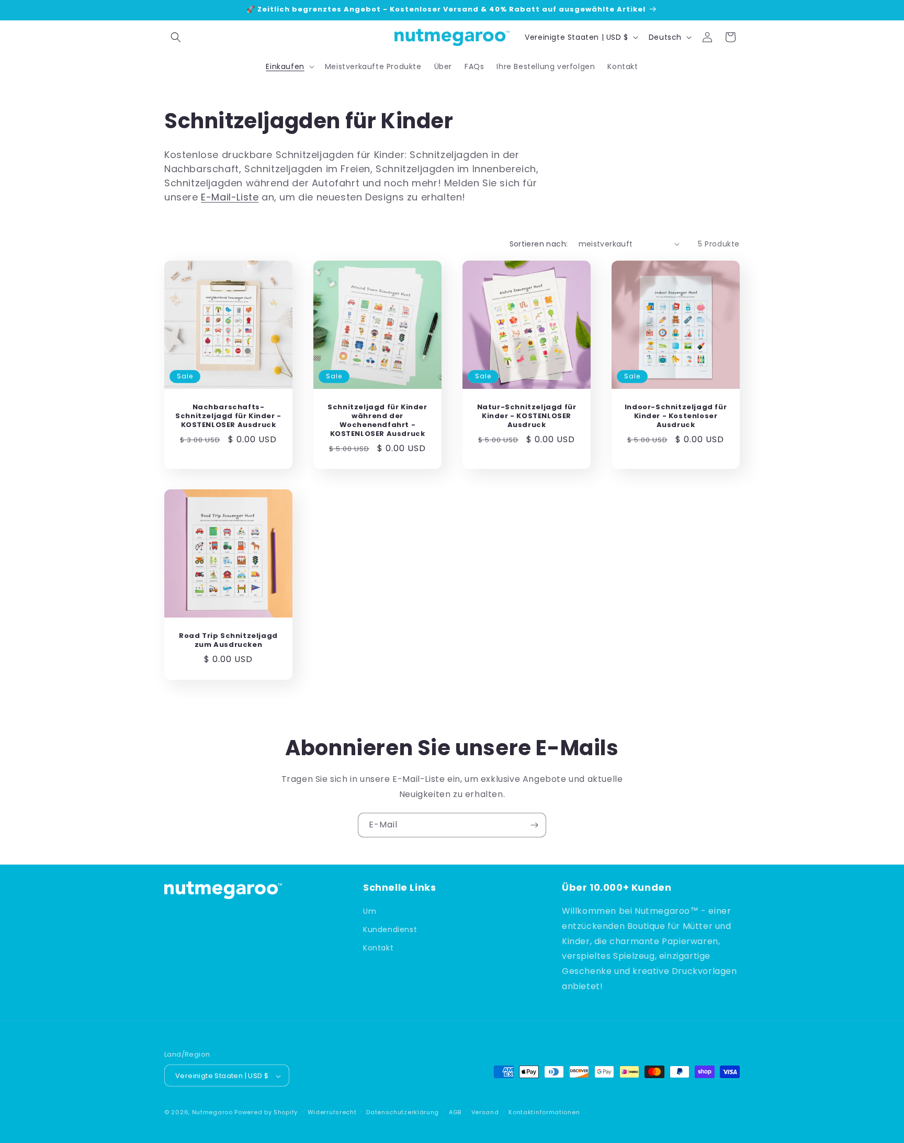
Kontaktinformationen (544, 1112)
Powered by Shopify (266, 1112)
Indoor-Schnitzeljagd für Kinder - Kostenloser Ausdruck (676, 416)
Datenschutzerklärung (402, 1112)
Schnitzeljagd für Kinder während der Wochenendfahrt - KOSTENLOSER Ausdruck (377, 421)
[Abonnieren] (534, 825)
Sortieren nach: (539, 244)
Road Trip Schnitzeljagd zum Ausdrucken (228, 640)
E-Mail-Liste (229, 197)
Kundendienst (390, 930)
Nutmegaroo (212, 1112)
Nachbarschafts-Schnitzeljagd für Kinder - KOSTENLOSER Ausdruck (228, 416)
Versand (485, 1112)
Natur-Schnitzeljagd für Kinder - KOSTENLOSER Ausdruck (527, 416)
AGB (455, 1112)
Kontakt (378, 948)
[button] (175, 37)
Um (369, 911)
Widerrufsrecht (332, 1112)
